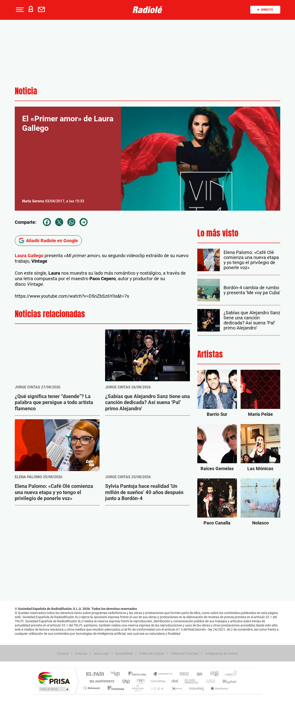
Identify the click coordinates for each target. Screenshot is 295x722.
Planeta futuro (209, 681)
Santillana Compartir (162, 674)
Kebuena (225, 681)
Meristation (219, 688)
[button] (19, 9)
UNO (127, 681)
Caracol (229, 674)
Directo (267, 9)
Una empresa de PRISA (54, 677)
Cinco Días (157, 681)
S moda (176, 688)
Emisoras (81, 653)
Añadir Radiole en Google (52, 240)
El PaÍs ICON (157, 688)
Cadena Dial (175, 681)
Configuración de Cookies (221, 653)
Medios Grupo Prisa (53, 689)
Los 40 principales (117, 674)
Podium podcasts (137, 688)
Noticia (26, 91)
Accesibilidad (124, 653)
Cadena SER (183, 674)
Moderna (115, 688)
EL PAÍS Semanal (192, 681)
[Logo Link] (147, 9)
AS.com (197, 674)
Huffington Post (101, 681)
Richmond (92, 688)
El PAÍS (95, 674)
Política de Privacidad (184, 653)
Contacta (63, 653)
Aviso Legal (101, 653)
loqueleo (196, 688)
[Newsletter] (42, 9)
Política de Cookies (151, 653)
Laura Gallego (29, 255)
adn (212, 674)
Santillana (138, 674)
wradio (140, 681)
